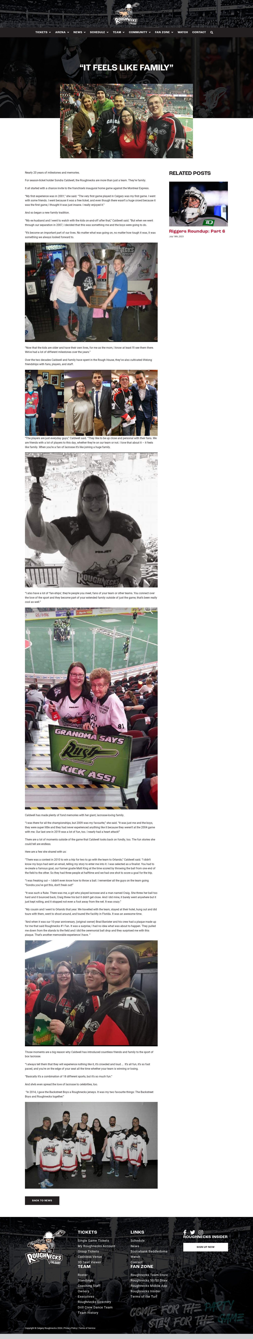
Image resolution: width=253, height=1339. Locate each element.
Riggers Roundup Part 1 (196, 231)
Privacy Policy (70, 1328)
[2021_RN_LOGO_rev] (45, 1231)
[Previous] (171, 209)
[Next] (225, 209)
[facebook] (185, 1232)
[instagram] (201, 1232)
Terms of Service (87, 1328)
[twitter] (192, 1232)
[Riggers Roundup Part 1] (198, 203)
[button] (211, 32)
